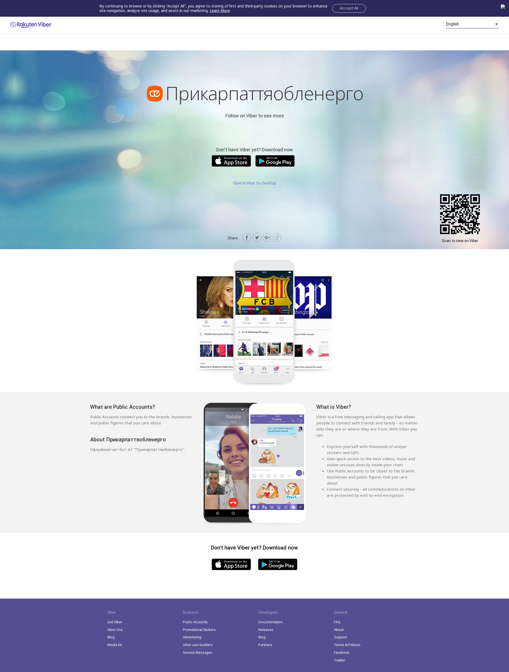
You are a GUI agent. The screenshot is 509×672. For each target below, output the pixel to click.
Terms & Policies (347, 644)
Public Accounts (195, 622)
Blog (111, 637)
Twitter (339, 660)
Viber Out (114, 629)
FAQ (337, 622)
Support (340, 637)
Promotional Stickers (199, 629)
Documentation (270, 622)
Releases (265, 629)
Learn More (220, 10)
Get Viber (114, 622)
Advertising (192, 637)
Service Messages (197, 652)
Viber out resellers (198, 644)
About (339, 629)
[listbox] (472, 24)
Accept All (349, 8)
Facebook (341, 652)
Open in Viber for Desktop (254, 183)
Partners (265, 644)
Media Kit (114, 644)
